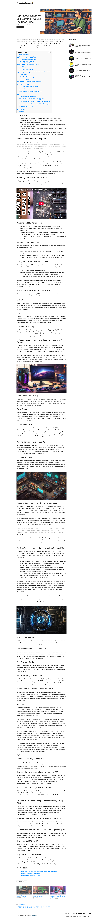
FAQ (19, 94)
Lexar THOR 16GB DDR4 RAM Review (83, 58)
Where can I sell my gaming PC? (28, 96)
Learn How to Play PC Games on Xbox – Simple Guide (30, 907)
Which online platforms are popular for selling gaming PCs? (35, 101)
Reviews (83, 3)
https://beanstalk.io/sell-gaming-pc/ (30, 873)
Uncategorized (21, 904)
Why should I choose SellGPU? (28, 108)
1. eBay (22, 66)
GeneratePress (35, 915)
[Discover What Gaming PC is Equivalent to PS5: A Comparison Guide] (58, 890)
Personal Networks (25, 79)
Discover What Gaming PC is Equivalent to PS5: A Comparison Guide (58, 896)
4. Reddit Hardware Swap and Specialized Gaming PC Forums (35, 71)
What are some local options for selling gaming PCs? (33, 103)
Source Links (22, 109)
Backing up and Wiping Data (27, 61)
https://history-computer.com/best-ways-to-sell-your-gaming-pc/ (38, 871)
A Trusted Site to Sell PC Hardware (29, 86)
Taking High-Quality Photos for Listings (30, 62)
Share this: (23, 111)
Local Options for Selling (24, 72)
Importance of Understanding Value (27, 56)
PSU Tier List (19, 24)
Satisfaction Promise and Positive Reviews (31, 91)
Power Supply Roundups (61, 3)
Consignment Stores (26, 76)
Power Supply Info (50, 3)
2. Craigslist (24, 67)
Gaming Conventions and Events (29, 77)
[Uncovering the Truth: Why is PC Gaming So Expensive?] (24, 890)
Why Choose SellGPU (23, 84)
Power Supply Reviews (74, 3)
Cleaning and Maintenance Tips (28, 59)
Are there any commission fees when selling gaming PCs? (35, 104)
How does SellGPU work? (27, 106)
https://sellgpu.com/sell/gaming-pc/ (30, 875)
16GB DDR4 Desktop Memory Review (83, 52)
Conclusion (21, 93)
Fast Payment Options (26, 88)
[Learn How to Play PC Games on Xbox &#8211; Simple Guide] (41, 890)
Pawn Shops (24, 74)
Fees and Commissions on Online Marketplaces (30, 81)
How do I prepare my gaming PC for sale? (31, 99)
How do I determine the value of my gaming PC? (32, 98)
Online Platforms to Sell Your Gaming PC (28, 64)
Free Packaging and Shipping (28, 89)
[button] (90, 3)
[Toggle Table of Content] (49, 52)
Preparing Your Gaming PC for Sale (27, 57)
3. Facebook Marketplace (27, 69)
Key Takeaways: (25, 54)
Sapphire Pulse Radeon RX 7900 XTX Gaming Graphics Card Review (34, 906)
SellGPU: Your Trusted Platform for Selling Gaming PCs (32, 83)
